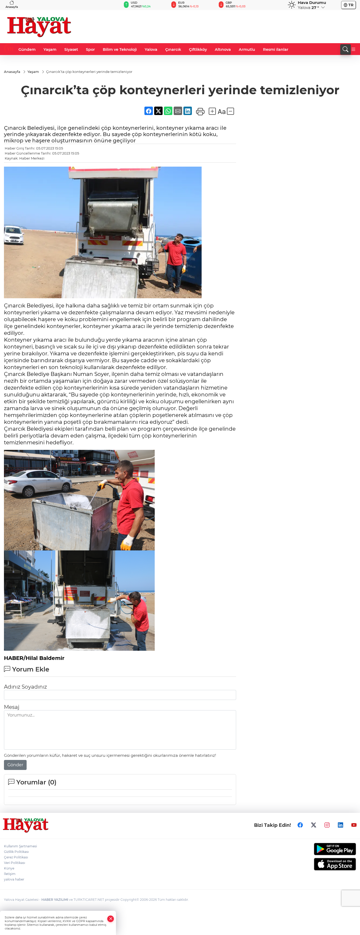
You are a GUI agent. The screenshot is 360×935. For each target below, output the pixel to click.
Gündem (27, 49)
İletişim (10, 874)
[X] (313, 825)
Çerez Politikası (16, 857)
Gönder (15, 764)
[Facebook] (300, 825)
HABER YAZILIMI (54, 900)
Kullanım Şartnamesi (20, 846)
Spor (90, 49)
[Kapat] (111, 919)
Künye (9, 868)
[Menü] (353, 49)
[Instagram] (327, 825)
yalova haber (14, 879)
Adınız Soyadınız (25, 687)
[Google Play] (315, 849)
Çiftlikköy (198, 49)
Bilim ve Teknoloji (120, 49)
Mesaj (11, 707)
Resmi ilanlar (275, 49)
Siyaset (71, 49)
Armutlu (247, 49)
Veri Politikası (14, 863)
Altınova (223, 49)
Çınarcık (173, 49)
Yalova (151, 49)
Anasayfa (12, 7)
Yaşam (49, 49)
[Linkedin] (340, 825)
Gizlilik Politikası (16, 852)
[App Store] (315, 864)
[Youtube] (354, 825)
